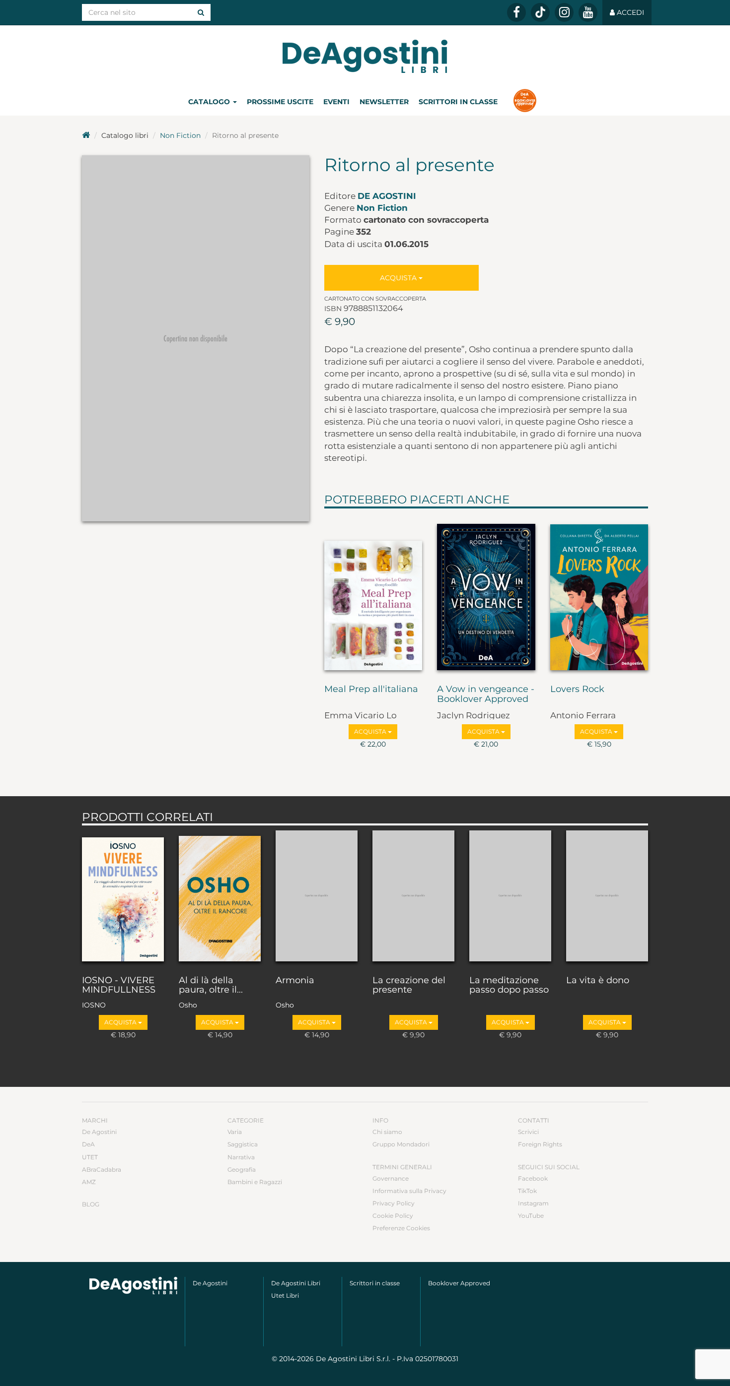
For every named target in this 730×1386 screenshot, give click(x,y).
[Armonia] (317, 897)
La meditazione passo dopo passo (509, 986)
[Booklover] (525, 102)
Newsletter (384, 101)
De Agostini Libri (295, 1283)
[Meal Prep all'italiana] (373, 594)
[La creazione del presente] (413, 897)
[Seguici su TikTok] (540, 12)
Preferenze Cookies (401, 1228)
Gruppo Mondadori (401, 1144)
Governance (390, 1178)
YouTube (531, 1215)
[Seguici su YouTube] (588, 12)
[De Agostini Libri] (86, 135)
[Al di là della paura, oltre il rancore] (220, 897)
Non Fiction (180, 135)
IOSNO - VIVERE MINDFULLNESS (118, 986)
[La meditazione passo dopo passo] (510, 897)
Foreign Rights (540, 1144)
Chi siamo (387, 1131)
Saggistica (242, 1144)
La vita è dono (597, 981)
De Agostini (387, 196)
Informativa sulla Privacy (409, 1191)
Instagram (533, 1203)
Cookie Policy (392, 1215)
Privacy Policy (393, 1203)
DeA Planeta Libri (365, 56)
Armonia (295, 981)
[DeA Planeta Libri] (133, 1285)
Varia (234, 1131)
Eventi (336, 101)
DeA (88, 1144)
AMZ (89, 1182)
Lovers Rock (577, 689)
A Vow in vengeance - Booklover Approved (485, 694)
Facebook (533, 1178)
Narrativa (241, 1157)
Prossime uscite (280, 101)
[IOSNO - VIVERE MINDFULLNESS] (123, 897)
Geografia (241, 1169)
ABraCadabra (101, 1169)
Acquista (399, 277)
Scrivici (528, 1131)
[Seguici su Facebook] (516, 12)
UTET (90, 1157)
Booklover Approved (459, 1283)
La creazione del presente (408, 986)
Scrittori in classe (458, 101)
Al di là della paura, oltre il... (211, 986)
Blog (90, 1204)
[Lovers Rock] (599, 594)
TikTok (527, 1191)
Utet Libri (285, 1295)
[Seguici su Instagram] (564, 12)
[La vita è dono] (607, 897)
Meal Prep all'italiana (371, 689)
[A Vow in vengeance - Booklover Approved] (486, 594)
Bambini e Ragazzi (254, 1182)
